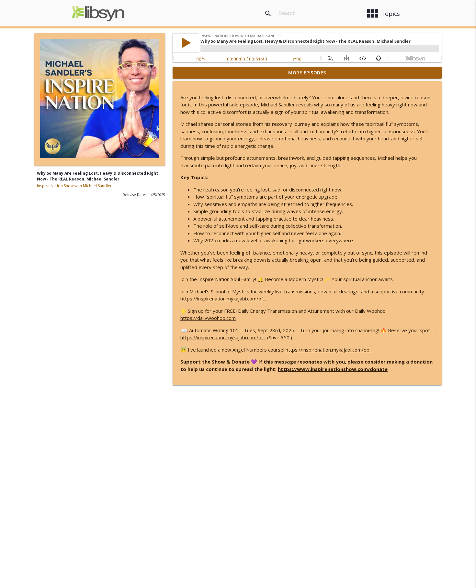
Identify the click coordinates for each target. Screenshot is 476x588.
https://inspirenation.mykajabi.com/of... (223, 298)
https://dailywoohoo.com (208, 318)
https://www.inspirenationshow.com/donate (333, 369)
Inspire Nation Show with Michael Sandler (74, 186)
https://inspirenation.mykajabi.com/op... (329, 349)
